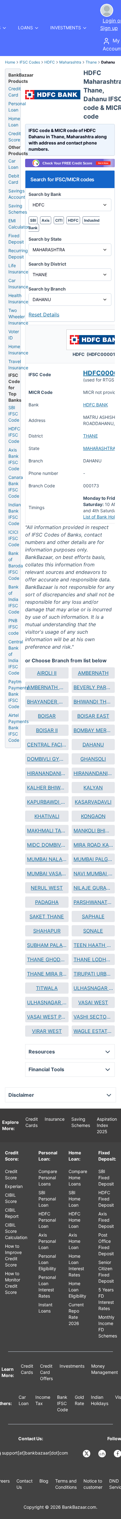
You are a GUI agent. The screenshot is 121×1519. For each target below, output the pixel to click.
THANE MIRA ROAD (46, 974)
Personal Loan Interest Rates (47, 1287)
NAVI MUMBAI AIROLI (93, 873)
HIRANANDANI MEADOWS (93, 773)
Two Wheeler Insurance (18, 316)
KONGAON (93, 816)
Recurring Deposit (18, 253)
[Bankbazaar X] (87, 1453)
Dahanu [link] (108, 62)
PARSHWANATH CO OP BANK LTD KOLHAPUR (93, 902)
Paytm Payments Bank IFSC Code (18, 694)
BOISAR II (47, 730)
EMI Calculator (18, 224)
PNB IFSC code (13, 627)
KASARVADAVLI (93, 802)
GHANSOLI (93, 759)
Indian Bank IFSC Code (14, 514)
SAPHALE (93, 916)
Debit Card (13, 179)
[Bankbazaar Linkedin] (102, 1453)
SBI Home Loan (74, 1199)
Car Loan (13, 164)
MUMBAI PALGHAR (93, 859)
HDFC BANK (95, 404)
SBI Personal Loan (47, 1199)
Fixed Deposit (16, 238)
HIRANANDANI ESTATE (46, 773)
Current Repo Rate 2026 (76, 1314)
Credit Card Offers (46, 1372)
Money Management (104, 1369)
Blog (43, 1481)
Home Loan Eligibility (77, 1290)
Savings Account (16, 194)
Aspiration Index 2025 (107, 1125)
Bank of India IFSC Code (13, 599)
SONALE (93, 931)
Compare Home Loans (78, 1177)
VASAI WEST (93, 1002)
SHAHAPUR (46, 931)
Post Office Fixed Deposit (106, 1244)
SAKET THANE (46, 916)
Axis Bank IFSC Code (13, 459)
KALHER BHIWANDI (46, 787)
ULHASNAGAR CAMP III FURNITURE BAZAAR (93, 988)
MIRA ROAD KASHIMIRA (93, 845)
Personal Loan (17, 106)
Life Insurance (18, 268)
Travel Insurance (18, 364)
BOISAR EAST (93, 716)
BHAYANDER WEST (46, 701)
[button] (46, 673)
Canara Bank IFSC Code (15, 487)
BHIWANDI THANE (93, 701)
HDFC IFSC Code (14, 435)
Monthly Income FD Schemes (107, 1326)
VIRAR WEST (47, 1031)
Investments (72, 1366)
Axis (46, 220)
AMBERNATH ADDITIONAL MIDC (46, 687)
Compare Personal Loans (47, 1177)
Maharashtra (70, 62)
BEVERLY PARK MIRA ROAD (93, 687)
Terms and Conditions (66, 1484)
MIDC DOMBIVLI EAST (46, 845)
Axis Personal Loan (47, 1241)
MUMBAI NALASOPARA (46, 859)
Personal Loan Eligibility (47, 1262)
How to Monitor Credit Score (12, 1283)
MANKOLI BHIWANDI (93, 830)
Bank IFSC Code (62, 1403)
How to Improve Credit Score (13, 1255)
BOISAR (47, 716)
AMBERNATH (93, 673)
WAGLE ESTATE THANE (93, 1031)
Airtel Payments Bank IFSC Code (18, 727)
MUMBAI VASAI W (46, 873)
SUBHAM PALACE (46, 945)
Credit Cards (31, 1122)
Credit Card (14, 91)
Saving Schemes (17, 209)
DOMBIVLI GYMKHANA (46, 759)
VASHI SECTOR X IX (93, 1017)
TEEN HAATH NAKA (93, 945)
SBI (33, 220)
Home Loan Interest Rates (76, 1265)
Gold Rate (79, 1400)
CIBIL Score (11, 1198)
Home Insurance (18, 349)
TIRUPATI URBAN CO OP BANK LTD (93, 974)
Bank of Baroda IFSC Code (15, 566)
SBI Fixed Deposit (106, 1177)
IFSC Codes (30, 62)
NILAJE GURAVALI (93, 888)
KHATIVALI (46, 816)
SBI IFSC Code (13, 414)
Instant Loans (45, 1307)
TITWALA (47, 988)
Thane (91, 62)
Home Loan (14, 121)
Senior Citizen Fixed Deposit (106, 1272)
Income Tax (42, 1400)
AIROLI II (46, 673)
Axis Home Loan (74, 1241)
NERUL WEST (47, 888)
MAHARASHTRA (99, 448)
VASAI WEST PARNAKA (46, 1017)
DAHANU (93, 744)
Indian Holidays (99, 1400)
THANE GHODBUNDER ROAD (46, 959)
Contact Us (24, 1484)
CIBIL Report (12, 1213)
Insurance (55, 1119)
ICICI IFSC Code (13, 538)
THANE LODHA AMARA (93, 959)
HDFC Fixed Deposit (106, 1199)
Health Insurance (18, 298)
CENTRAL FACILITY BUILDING (46, 744)
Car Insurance (18, 283)
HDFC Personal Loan (47, 1220)
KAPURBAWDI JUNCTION (46, 802)
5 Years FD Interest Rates (106, 1299)
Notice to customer (92, 1484)
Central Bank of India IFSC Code (15, 657)
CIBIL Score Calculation (16, 1231)
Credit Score (14, 136)
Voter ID (13, 334)
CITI (58, 220)
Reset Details (44, 314)
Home (10, 62)
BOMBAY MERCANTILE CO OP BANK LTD (93, 730)
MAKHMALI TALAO (46, 830)
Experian (14, 1186)
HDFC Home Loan (74, 1220)
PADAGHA (47, 902)
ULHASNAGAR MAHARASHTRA (46, 1002)
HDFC (49, 62)
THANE (90, 435)
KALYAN (93, 787)
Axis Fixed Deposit (106, 1220)
